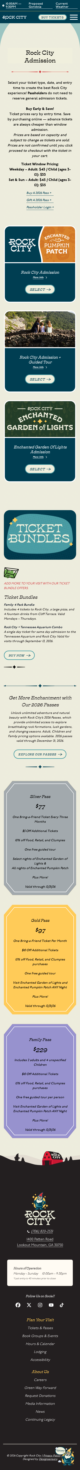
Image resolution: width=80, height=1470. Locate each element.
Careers (40, 1380)
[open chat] (65, 1456)
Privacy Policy (52, 1455)
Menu (74, 17)
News (40, 1412)
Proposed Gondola (36, 5)
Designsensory (48, 1459)
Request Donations (40, 1396)
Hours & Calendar (40, 1344)
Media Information (40, 1404)
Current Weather (62, 5)
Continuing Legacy (40, 1420)
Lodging (40, 1352)
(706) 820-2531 (42, 1231)
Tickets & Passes (40, 1328)
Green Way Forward (40, 1388)
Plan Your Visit (40, 1319)
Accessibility (40, 1360)
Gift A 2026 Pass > (38, 200)
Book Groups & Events (40, 1336)
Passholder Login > (40, 207)
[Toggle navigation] (74, 17)
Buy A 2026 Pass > (38, 193)
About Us (40, 1371)
